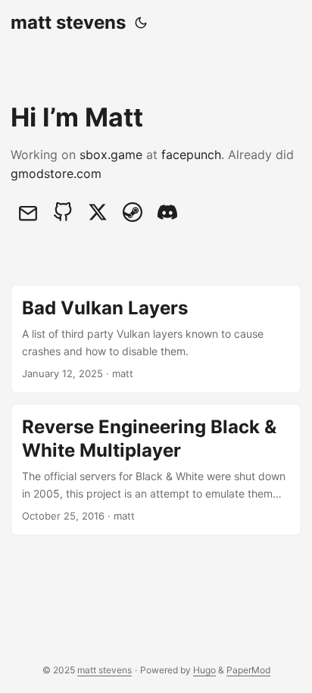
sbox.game (111, 154)
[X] (97, 212)
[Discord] (167, 212)
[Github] (62, 212)
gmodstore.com (56, 173)
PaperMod (248, 670)
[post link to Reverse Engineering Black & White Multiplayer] (156, 469)
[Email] (28, 212)
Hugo (204, 670)
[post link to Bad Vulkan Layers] (156, 339)
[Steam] (132, 212)
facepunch (191, 154)
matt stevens (68, 22)
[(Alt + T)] (141, 22)
